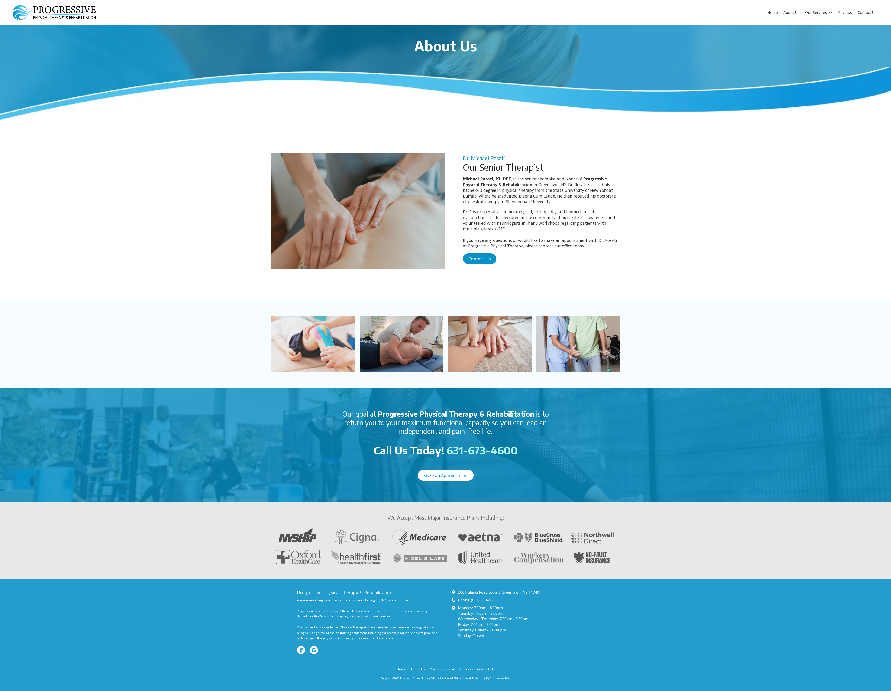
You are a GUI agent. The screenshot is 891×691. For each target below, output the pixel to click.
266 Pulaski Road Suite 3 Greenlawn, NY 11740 (498, 592)
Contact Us (479, 259)
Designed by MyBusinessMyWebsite (491, 678)
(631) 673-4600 (484, 600)
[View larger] (313, 344)
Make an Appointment (445, 475)
